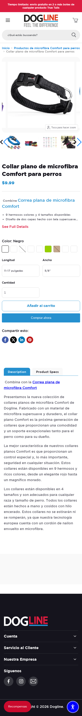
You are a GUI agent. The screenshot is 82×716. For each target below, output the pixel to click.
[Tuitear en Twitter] (13, 339)
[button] (4, 142)
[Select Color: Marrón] (57, 251)
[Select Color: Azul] (14, 251)
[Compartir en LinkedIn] (21, 339)
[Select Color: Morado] (74, 251)
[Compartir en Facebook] (5, 339)
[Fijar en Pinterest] (30, 339)
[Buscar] (74, 35)
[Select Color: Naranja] (40, 251)
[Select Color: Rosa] (66, 251)
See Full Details (15, 226)
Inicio (6, 48)
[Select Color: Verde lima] (48, 251)
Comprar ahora (41, 317)
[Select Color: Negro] (6, 251)
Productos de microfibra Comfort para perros (47, 48)
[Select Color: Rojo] (31, 251)
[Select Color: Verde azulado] (23, 251)
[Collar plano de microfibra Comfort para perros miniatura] (31, 142)
